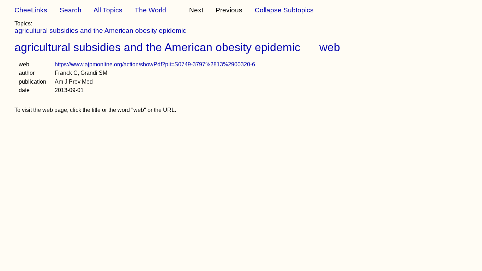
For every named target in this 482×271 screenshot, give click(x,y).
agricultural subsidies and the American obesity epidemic (100, 30)
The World (150, 10)
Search (71, 10)
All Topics (108, 10)
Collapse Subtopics (284, 10)
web (329, 47)
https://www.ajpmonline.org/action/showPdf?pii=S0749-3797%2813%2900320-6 (155, 64)
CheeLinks (30, 10)
